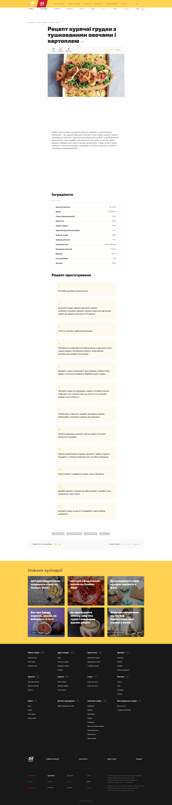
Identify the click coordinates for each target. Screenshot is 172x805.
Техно (93, 9)
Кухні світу (94, 652)
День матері (91, 738)
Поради (139, 759)
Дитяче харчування (68, 701)
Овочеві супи (32, 657)
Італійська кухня (93, 666)
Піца (118, 686)
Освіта (104, 9)
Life (137, 9)
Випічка (122, 677)
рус (142, 3)
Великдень (91, 714)
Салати (87, 3)
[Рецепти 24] (32, 3)
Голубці (60, 670)
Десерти (98, 3)
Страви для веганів (124, 710)
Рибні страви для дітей (66, 706)
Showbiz (57, 9)
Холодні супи (32, 666)
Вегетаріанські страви (128, 701)
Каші (59, 657)
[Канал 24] (41, 3)
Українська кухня (93, 657)
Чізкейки (120, 690)
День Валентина (93, 730)
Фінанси (127, 9)
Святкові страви (96, 701)
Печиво (119, 694)
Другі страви (74, 3)
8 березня (90, 722)
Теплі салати (62, 682)
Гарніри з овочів (54, 22)
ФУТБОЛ (50, 787)
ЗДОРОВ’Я (51, 775)
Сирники (120, 657)
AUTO (69, 781)
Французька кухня (93, 662)
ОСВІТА (69, 787)
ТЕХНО (30, 781)
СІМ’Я (89, 781)
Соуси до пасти (92, 682)
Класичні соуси (92, 686)
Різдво (89, 718)
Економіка (43, 9)
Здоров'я (70, 9)
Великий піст (91, 734)
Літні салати (62, 690)
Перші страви (58, 3)
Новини (31, 9)
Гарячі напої (32, 718)
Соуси (91, 677)
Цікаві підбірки (38, 601)
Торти (119, 682)
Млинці (119, 662)
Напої (32, 701)
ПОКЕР (89, 787)
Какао (30, 710)
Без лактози (121, 706)
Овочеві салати (63, 686)
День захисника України (95, 726)
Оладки (120, 666)
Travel (115, 9)
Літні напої (31, 714)
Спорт (82, 9)
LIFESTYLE (31, 787)
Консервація (112, 3)
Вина (29, 706)
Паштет (30, 690)
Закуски (33, 677)
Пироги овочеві (33, 686)
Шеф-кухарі (116, 601)
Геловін (89, 710)
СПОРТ (49, 781)
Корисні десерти (123, 670)
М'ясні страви (90, 533)
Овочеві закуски (33, 682)
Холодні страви (63, 662)
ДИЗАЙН (70, 775)
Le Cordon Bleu (118, 632)
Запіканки (104, 533)
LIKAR (89, 775)
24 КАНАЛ (31, 775)
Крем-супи (31, 662)
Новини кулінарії (52, 759)
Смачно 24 (31, 22)
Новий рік (90, 706)
